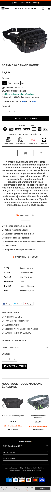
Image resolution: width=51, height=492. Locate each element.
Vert (9, 83)
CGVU (39, 470)
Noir (4, 83)
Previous (4, 39)
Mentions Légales (11, 468)
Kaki (22, 83)
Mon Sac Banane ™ (25, 8)
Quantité (6, 106)
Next (47, 39)
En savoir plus (26, 490)
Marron (16, 83)
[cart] (48, 8)
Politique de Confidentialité (27, 468)
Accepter (42, 488)
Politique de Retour (28, 470)
